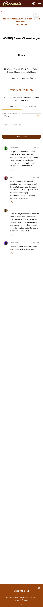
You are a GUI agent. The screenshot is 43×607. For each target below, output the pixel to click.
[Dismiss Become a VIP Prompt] (39, 588)
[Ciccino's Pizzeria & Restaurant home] (12, 4)
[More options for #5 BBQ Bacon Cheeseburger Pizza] (36, 14)
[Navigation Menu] (39, 4)
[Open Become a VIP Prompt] (21, 605)
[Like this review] (12, 169)
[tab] (12, 107)
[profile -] (33, 3)
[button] (3, 11)
